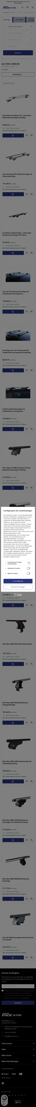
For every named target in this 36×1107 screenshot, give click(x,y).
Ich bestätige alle (18, 581)
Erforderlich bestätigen (18, 587)
